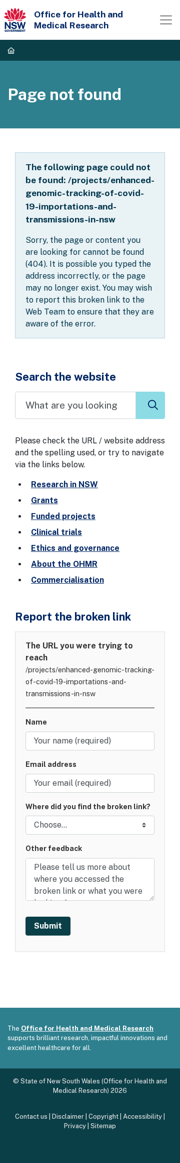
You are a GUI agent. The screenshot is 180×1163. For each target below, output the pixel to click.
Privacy (75, 1126)
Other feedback (54, 848)
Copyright (103, 1116)
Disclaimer (68, 1116)
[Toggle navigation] (166, 20)
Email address (51, 764)
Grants (44, 500)
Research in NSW (64, 484)
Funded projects (63, 516)
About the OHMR (64, 564)
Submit (48, 926)
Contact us (31, 1116)
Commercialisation (67, 580)
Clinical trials (56, 532)
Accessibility (142, 1116)
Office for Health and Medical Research (87, 1028)
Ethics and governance (75, 548)
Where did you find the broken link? (88, 806)
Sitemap (103, 1126)
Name (36, 722)
